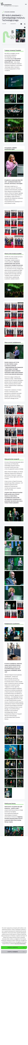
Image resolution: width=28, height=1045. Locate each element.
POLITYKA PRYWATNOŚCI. (20, 943)
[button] (21, 24)
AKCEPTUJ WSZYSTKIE (13, 947)
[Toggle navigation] (26, 4)
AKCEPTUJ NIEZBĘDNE (13, 951)
